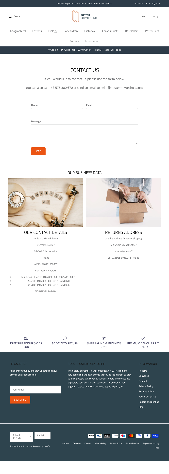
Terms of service (147, 396)
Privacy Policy (146, 386)
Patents (37, 31)
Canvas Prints (110, 31)
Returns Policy (146, 391)
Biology (52, 31)
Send (38, 151)
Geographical (18, 31)
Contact (143, 381)
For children (71, 31)
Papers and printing (149, 402)
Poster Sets (152, 31)
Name (34, 105)
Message (36, 121)
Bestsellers (131, 31)
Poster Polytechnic (24, 446)
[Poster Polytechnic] (84, 16)
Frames (74, 41)
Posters (143, 371)
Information (92, 41)
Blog (141, 407)
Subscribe (20, 399)
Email (89, 105)
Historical (90, 31)
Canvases (144, 376)
